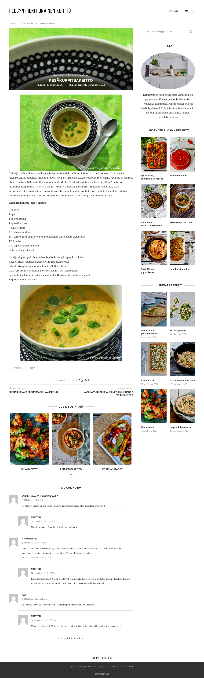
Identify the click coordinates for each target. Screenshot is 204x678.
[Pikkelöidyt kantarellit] (182, 201)
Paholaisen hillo (178, 175)
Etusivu (173, 11)
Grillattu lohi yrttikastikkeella (149, 332)
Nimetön (36, 517)
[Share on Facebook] (79, 380)
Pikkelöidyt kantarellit (181, 222)
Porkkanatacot (91, 469)
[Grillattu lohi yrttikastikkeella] (154, 309)
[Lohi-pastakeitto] (40, 439)
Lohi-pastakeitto (40, 469)
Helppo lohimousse (180, 427)
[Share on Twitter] (82, 380)
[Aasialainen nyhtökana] (182, 359)
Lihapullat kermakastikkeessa (151, 224)
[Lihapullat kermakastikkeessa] (154, 201)
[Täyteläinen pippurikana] (154, 248)
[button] (14, 444)
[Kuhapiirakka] (154, 359)
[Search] (193, 11)
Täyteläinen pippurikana (147, 271)
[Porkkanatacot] (91, 439)
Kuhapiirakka (148, 380)
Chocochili (40, 186)
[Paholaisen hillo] (182, 154)
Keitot (32, 368)
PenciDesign (128, 666)
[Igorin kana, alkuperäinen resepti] (154, 154)
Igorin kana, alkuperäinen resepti (152, 177)
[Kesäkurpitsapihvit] (182, 248)
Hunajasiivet (148, 427)
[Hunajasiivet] (154, 406)
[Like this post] (75, 380)
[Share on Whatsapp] (89, 380)
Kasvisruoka (27, 23)
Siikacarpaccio (178, 330)
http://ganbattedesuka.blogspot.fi (36, 557)
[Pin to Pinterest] (86, 380)
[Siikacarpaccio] (182, 309)
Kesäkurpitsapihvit (180, 269)
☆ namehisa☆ (29, 539)
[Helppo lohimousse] (182, 406)
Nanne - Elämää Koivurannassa (40, 496)
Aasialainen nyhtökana (182, 380)
